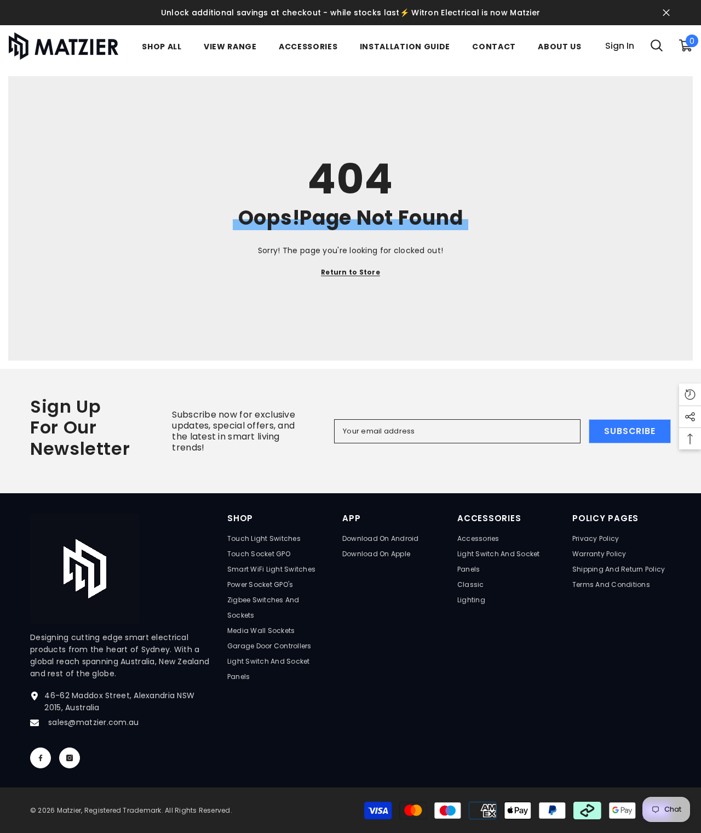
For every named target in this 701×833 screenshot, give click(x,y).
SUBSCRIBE (629, 431)
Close (666, 13)
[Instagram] (69, 758)
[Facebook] (40, 758)
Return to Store (350, 272)
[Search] (657, 46)
